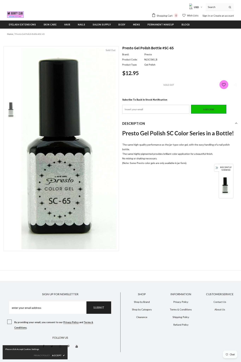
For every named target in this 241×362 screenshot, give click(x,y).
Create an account (223, 15)
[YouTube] (77, 346)
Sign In (207, 15)
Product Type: (129, 64)
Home (10, 34)
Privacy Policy (71, 322)
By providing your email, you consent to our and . (53, 325)
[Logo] (15, 14)
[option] (69, 148)
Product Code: (129, 59)
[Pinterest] (68, 346)
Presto (148, 54)
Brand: (125, 54)
